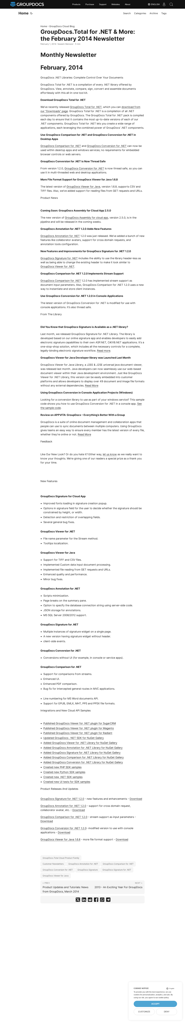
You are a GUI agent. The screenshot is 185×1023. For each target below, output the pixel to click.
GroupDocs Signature (87, 870)
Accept (155, 1004)
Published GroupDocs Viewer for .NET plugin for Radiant (77, 733)
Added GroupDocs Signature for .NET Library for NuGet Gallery (82, 752)
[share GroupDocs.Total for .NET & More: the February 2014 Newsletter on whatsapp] (102, 900)
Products (76, 4)
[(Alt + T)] (31, 13)
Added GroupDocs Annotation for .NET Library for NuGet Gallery (83, 747)
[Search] (171, 4)
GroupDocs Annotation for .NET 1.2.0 (63, 805)
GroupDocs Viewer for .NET (57, 266)
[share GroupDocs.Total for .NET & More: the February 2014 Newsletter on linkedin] (84, 900)
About (127, 4)
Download (136, 798)
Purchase (89, 4)
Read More (91, 385)
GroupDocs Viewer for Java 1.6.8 (60, 839)
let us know (110, 454)
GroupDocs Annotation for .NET (60, 235)
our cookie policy (162, 998)
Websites (115, 4)
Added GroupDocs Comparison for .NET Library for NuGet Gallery (83, 757)
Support (102, 4)
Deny (166, 1012)
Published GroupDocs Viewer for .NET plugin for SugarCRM (79, 723)
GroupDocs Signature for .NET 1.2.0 (62, 798)
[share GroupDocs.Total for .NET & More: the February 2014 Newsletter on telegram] (108, 900)
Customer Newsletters (53, 864)
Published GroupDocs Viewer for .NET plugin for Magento (78, 728)
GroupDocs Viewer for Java (83, 186)
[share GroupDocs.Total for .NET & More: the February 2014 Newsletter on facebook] (96, 900)
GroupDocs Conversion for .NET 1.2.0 (63, 828)
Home (23, 13)
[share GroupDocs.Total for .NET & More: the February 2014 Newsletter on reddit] (90, 900)
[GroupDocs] (27, 4)
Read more (103, 350)
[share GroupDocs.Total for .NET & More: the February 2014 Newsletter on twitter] (78, 900)
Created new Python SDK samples (64, 772)
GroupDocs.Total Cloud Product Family (61, 858)
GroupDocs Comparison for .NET (60, 145)
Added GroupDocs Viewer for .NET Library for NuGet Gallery (80, 742)
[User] (164, 4)
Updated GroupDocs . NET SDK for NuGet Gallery (73, 737)
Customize (144, 1012)
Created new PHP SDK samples (62, 767)
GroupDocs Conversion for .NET (107, 145)
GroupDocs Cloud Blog (62, 26)
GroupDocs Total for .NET (86, 106)
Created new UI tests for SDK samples (66, 781)
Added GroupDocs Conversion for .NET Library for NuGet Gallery (83, 762)
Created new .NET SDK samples (63, 777)
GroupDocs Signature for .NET (59, 258)
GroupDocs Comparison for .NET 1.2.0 (63, 816)
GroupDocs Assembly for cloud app (86, 217)
